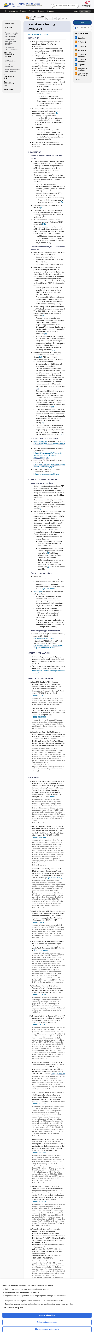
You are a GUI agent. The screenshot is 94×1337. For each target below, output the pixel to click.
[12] (53, 350)
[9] (48, 553)
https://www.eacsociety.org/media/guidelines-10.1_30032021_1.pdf (49, 465)
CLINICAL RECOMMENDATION (9, 54)
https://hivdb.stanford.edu (44, 638)
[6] (49, 86)
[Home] (5, 11)
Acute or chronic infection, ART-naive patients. (11, 34)
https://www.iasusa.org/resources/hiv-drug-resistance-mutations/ (48, 646)
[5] (43, 423)
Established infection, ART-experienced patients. (11, 42)
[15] (37, 388)
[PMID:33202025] (56, 797)
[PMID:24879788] (39, 1104)
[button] (51, 11)
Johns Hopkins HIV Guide (36, 18)
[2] (54, 70)
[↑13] (82, 23)
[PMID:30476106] (39, 922)
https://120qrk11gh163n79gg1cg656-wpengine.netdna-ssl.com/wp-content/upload (48, 455)
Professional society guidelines (12, 48)
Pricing (75, 11)
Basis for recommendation (9, 83)
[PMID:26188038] (41, 950)
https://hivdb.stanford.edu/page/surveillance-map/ (48, 672)
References (8, 89)
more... (77, 79)
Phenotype (38, 592)
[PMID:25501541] (39, 995)
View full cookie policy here (12, 1308)
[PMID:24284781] (39, 1202)
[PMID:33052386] (39, 695)
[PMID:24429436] (39, 1153)
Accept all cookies (47, 1315)
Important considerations (10, 61)
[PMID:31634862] (39, 717)
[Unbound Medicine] (86, 4)
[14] (45, 333)
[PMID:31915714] (39, 837)
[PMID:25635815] (39, 1025)
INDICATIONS (8, 28)
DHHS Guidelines (40, 441)
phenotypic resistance (46, 589)
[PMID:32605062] (55, 878)
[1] (45, 217)
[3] (57, 113)
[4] (45, 224)
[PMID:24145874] (58, 1073)
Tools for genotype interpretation (12, 70)
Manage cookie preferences (47, 1329)
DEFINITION (9, 24)
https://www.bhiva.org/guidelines (46, 474)
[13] (40, 357)
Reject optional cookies (47, 1322)
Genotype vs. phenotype (10, 66)
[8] (62, 202)
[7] (43, 224)
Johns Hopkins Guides (22, 4)
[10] (62, 434)
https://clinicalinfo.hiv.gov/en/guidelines (49, 443)
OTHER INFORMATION (9, 76)
